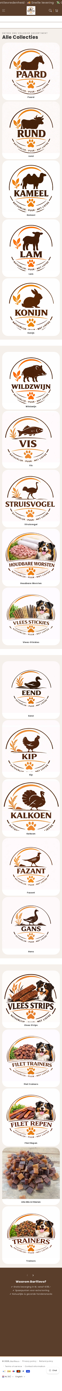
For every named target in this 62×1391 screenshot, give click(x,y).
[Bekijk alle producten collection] (31, 71)
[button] (3, 10)
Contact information (35, 1366)
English (19, 1376)
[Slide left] (27, 1275)
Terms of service (13, 1366)
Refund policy (46, 1361)
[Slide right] (33, 1275)
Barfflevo (14, 1361)
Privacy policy (29, 1361)
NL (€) (8, 1376)
